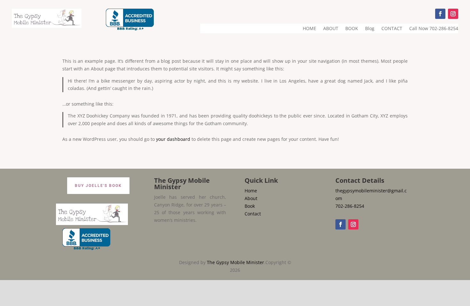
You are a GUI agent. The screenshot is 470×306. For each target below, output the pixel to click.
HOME (309, 28)
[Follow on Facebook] (440, 14)
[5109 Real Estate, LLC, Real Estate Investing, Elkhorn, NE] (130, 20)
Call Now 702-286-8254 (433, 28)
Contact (253, 214)
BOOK (351, 28)
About (251, 198)
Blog (369, 28)
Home (251, 191)
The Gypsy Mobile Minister (235, 262)
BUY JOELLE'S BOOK (98, 185)
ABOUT (330, 28)
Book (250, 206)
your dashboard (173, 139)
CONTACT (391, 28)
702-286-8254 (349, 206)
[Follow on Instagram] (453, 14)
